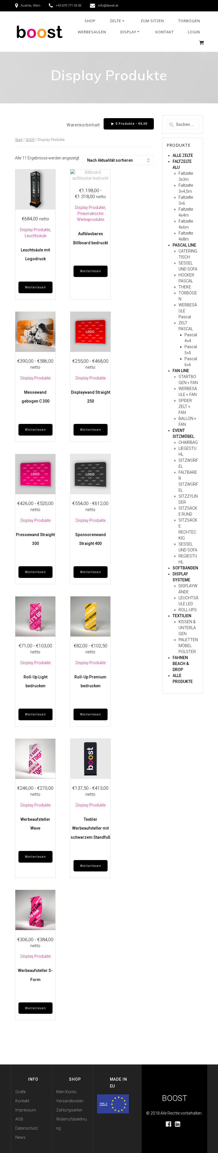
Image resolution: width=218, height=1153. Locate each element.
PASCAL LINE (184, 245)
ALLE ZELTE (183, 155)
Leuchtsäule (35, 235)
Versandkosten (69, 1101)
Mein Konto (66, 1092)
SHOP (90, 20)
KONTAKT (165, 31)
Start (18, 140)
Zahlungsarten (69, 1110)
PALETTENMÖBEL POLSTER (188, 645)
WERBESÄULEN (92, 31)
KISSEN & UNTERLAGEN (187, 627)
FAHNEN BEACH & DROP (181, 663)
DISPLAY (128, 31)
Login (194, 31)
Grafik (20, 1092)
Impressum (25, 1110)
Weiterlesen (35, 287)
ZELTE (115, 20)
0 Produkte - (130, 124)
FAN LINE (181, 370)
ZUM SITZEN (152, 20)
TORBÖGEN (189, 20)
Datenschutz (26, 1128)
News (20, 1137)
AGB (19, 1119)
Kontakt (22, 1101)
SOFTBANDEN (185, 568)
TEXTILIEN (182, 616)
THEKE (185, 287)
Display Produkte (35, 229)
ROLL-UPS (188, 610)
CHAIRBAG (188, 442)
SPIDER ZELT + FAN (185, 406)
